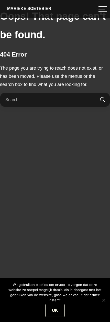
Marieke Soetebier (29, 8)
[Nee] (103, 300)
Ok (55, 310)
